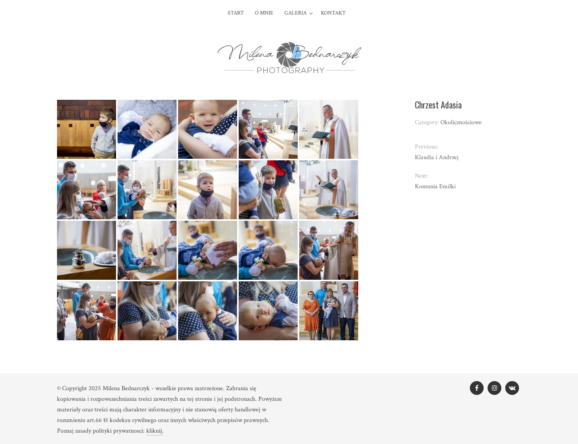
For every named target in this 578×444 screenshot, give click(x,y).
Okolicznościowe (461, 122)
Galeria (295, 13)
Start (236, 13)
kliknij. (155, 431)
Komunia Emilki (435, 186)
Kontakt (333, 13)
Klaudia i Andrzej (436, 157)
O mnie (264, 13)
